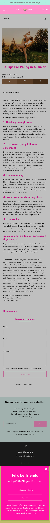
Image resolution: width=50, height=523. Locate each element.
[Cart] (47, 10)
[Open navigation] (8, 9)
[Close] (46, 469)
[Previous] (4, 2)
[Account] (43, 10)
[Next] (45, 2)
